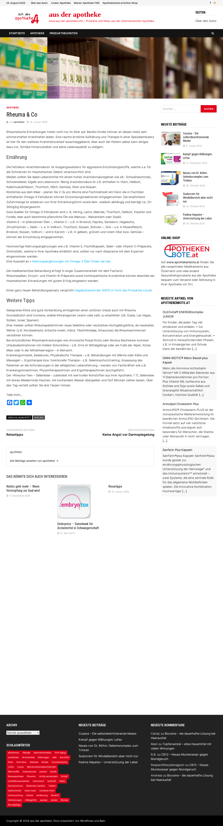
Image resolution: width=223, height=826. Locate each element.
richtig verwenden (48, 776)
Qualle (53, 771)
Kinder (45, 762)
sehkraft (51, 781)
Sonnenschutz (15, 785)
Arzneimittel (28, 757)
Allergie (26, 752)
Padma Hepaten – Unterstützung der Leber (197, 216)
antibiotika (13, 757)
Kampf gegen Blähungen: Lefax (100, 739)
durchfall (64, 757)
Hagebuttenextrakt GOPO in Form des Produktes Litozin (113, 290)
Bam (102, 820)
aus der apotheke (75, 14)
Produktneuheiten (64, 33)
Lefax (11, 767)
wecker (44, 800)
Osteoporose (29, 771)
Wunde (64, 800)
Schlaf (64, 776)
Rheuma (39, 417)
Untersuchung (15, 795)
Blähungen (43, 757)
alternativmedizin (42, 752)
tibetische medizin (35, 785)
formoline (21, 762)
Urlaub (29, 795)
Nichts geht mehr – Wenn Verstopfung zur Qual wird (23, 488)
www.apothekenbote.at (183, 262)
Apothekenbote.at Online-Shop (120, 2)
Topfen (52, 785)
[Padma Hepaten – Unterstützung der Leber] (171, 215)
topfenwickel (14, 790)
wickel (54, 800)
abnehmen (13, 752)
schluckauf (38, 781)
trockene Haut (47, 790)
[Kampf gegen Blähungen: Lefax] (171, 154)
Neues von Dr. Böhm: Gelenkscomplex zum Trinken (195, 176)
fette (10, 762)
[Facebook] (211, 2)
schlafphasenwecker (18, 781)
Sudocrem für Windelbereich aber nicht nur (198, 197)
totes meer (30, 790)
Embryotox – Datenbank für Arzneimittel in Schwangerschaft (78, 526)
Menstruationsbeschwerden (41, 767)
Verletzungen (15, 800)
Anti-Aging (60, 752)
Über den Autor (39, 2)
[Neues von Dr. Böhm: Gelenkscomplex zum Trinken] (171, 173)
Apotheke (37, 33)
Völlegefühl (31, 800)
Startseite (17, 33)
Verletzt (55, 795)
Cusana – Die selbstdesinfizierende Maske (196, 137)
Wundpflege (14, 804)
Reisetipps (115, 486)
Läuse (20, 767)
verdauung (42, 795)
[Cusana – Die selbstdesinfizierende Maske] (171, 134)
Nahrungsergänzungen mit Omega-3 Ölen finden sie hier (71, 261)
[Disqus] (80, 581)
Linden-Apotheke (61, 2)
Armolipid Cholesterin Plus (181, 404)
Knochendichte (59, 762)
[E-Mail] (215, 2)
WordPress (86, 820)
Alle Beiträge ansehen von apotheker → (34, 460)
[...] (194, 349)
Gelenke (34, 762)
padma (43, 771)
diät (54, 757)
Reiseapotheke (16, 776)
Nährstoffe (13, 771)
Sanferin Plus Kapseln (177, 450)
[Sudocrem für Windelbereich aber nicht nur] (171, 194)
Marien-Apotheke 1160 (86, 2)
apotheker (19, 121)
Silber (62, 781)
